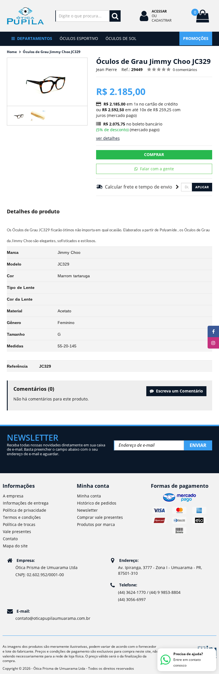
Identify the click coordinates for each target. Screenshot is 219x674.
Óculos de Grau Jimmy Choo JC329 (51, 51)
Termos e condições (22, 517)
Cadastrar (161, 20)
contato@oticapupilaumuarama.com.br (52, 618)
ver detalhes (108, 138)
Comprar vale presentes (100, 517)
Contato (10, 538)
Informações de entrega (25, 503)
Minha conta (89, 496)
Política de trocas (19, 524)
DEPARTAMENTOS (34, 38)
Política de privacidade (24, 510)
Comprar (154, 154)
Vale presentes (17, 531)
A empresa (13, 496)
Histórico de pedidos (96, 503)
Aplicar (202, 187)
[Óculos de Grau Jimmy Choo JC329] (19, 115)
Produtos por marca (96, 524)
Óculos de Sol (121, 38)
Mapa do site (15, 545)
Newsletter (87, 510)
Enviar (198, 445)
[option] (19, 115)
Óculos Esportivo (79, 38)
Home (12, 51)
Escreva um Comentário (178, 391)
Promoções (195, 38)
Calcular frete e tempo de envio (138, 187)
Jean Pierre (106, 69)
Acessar (159, 11)
